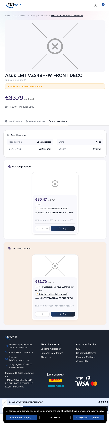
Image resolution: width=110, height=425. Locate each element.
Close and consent (88, 417)
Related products (37, 121)
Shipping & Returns (86, 352)
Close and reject (21, 417)
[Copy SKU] (25, 80)
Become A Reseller (51, 348)
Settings (55, 417)
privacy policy (96, 411)
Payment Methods (85, 357)
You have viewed (60, 121)
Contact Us (82, 361)
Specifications (15, 121)
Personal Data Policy (52, 352)
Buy (64, 228)
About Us (46, 357)
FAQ (78, 348)
